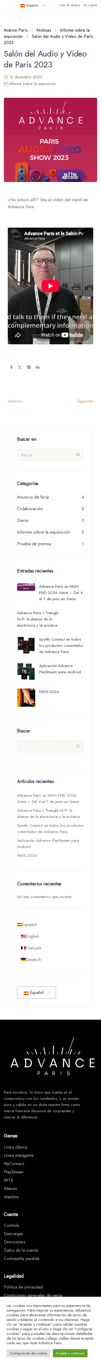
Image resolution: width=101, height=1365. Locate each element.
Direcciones (14, 1242)
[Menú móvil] (93, 20)
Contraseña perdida (21, 1259)
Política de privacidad (23, 1287)
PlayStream (14, 1172)
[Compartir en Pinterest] (29, 368)
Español (32, 5)
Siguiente (85, 401)
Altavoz (10, 1189)
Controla (11, 1225)
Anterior (15, 401)
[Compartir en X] (20, 368)
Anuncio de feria (33, 497)
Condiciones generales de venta (33, 1295)
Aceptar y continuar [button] (70, 1353)
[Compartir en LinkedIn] (37, 368)
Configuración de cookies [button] (28, 1353)
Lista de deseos (70, 5)
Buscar (23, 731)
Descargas (13, 1234)
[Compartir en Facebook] (11, 368)
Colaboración (30, 509)
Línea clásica (15, 1147)
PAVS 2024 (27, 855)
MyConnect (14, 1164)
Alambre (11, 1197)
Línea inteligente (19, 1155)
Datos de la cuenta (21, 1250)
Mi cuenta (90, 5)
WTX (8, 1180)
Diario (22, 520)
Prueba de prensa (34, 544)
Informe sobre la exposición (32, 84)
